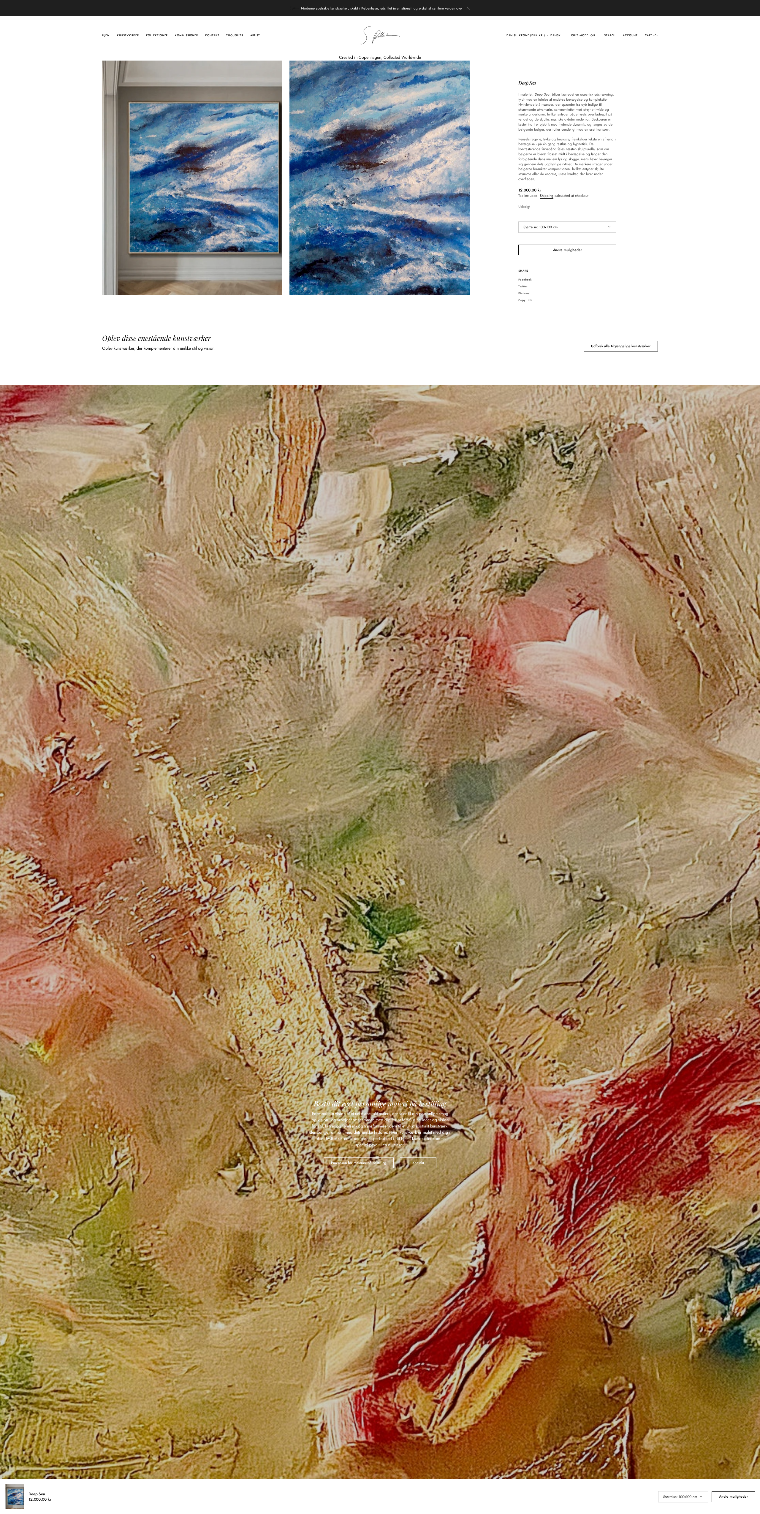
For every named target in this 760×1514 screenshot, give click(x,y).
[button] (525, 35)
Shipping (546, 195)
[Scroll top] (751, 1505)
